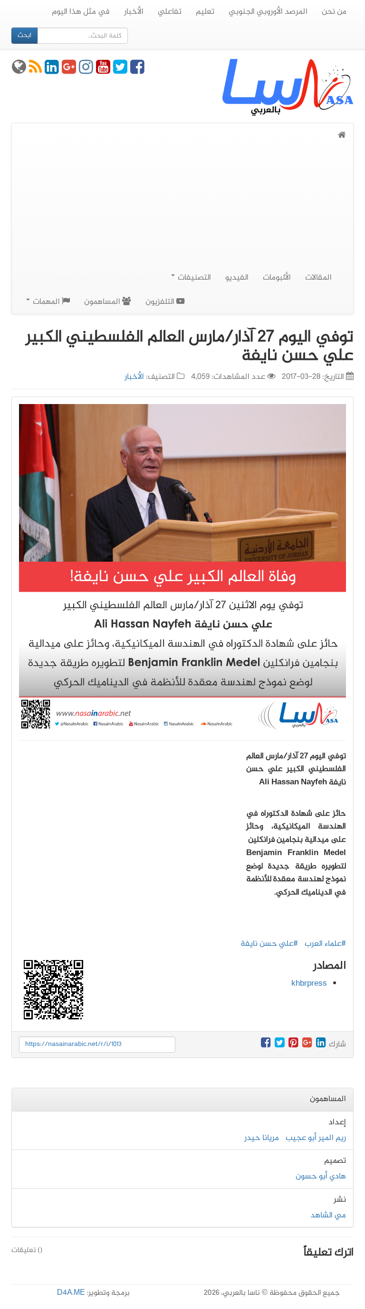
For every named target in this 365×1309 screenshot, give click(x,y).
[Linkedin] (52, 70)
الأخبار (134, 12)
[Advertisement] (182, 213)
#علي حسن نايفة (269, 944)
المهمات (46, 302)
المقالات (318, 277)
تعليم (205, 12)
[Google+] (69, 70)
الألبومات (277, 277)
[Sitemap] (19, 70)
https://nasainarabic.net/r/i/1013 (73, 1044)
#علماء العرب (325, 944)
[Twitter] (120, 70)
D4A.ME (71, 1293)
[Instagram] (86, 70)
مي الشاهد (328, 1215)
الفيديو (237, 277)
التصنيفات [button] (193, 277)
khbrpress (309, 983)
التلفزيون (160, 302)
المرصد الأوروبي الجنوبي (268, 12)
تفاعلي (170, 12)
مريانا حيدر (261, 1138)
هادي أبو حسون (321, 1176)
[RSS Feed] (35, 70)
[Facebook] (137, 70)
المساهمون (103, 302)
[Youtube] (103, 70)
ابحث (24, 35)
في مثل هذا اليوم (81, 12)
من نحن (334, 12)
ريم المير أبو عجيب (316, 1138)
